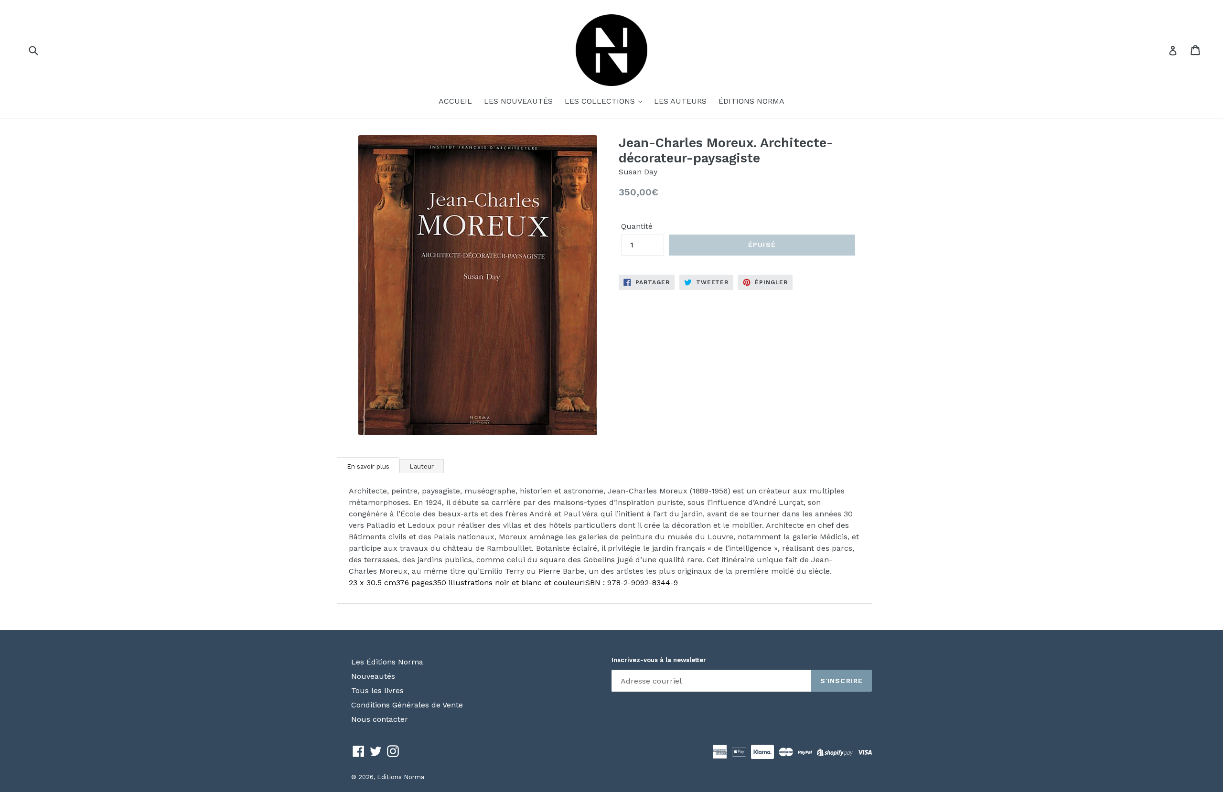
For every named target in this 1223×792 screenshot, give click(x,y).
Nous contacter (379, 719)
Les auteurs (680, 101)
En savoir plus (368, 466)
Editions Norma (400, 777)
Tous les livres (377, 690)
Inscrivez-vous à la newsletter (659, 660)
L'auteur (421, 466)
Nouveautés (373, 676)
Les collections (601, 101)
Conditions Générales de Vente (407, 704)
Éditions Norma (751, 101)
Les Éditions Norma (387, 661)
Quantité (637, 226)
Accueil (455, 101)
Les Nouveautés (518, 101)
